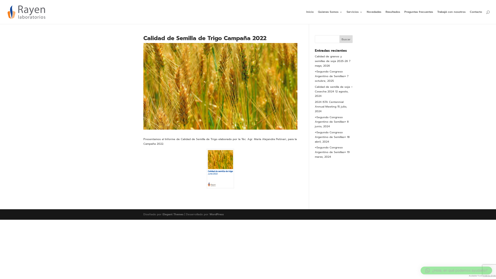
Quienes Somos (328, 12)
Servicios (353, 12)
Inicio (310, 12)
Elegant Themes (173, 214)
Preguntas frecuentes (418, 12)
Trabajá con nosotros (451, 12)
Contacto (476, 12)
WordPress (216, 214)
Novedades (374, 12)
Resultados (393, 12)
